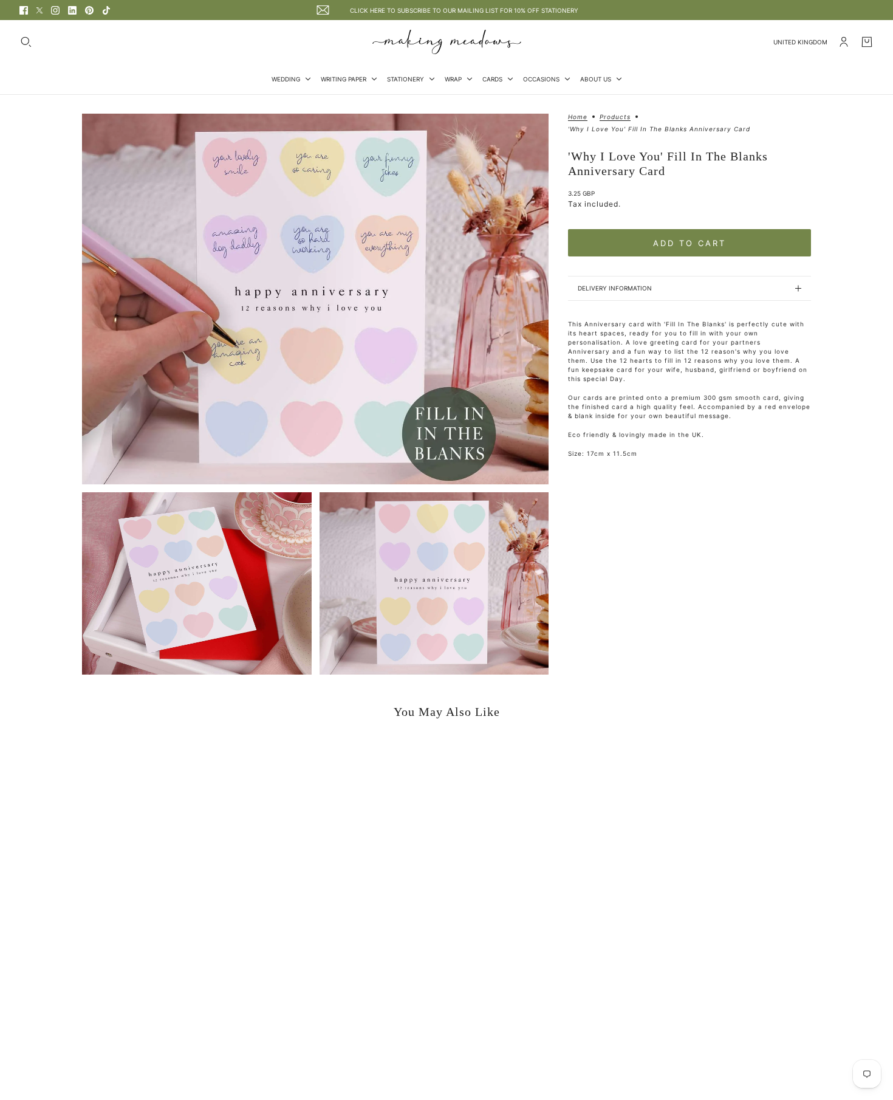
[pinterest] (89, 10)
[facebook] (23, 10)
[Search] (26, 42)
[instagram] (55, 10)
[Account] (843, 42)
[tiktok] (106, 10)
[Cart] (867, 42)
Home (577, 117)
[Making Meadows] (446, 42)
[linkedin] (72, 10)
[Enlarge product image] (315, 299)
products (615, 117)
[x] (39, 10)
